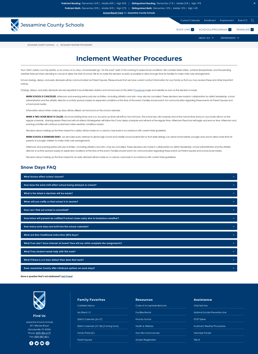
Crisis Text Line (201, 305)
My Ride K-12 (84, 312)
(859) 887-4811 (41, 336)
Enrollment (210, 20)
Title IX (197, 339)
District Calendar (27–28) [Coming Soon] (98, 326)
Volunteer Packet (202, 333)
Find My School (143, 319)
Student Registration (146, 339)
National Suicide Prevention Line (210, 312)
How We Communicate (148, 333)
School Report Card (113, 13)
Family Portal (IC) (86, 333)
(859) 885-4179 (43, 333)
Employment (227, 20)
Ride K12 (242, 20)
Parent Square (84, 339)
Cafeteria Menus (86, 305)
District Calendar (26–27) (90, 319)
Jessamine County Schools (40, 45)
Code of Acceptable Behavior (151, 305)
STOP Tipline (200, 319)
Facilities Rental (143, 312)
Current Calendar (190, 20)
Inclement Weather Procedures (76, 45)
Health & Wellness (144, 326)
